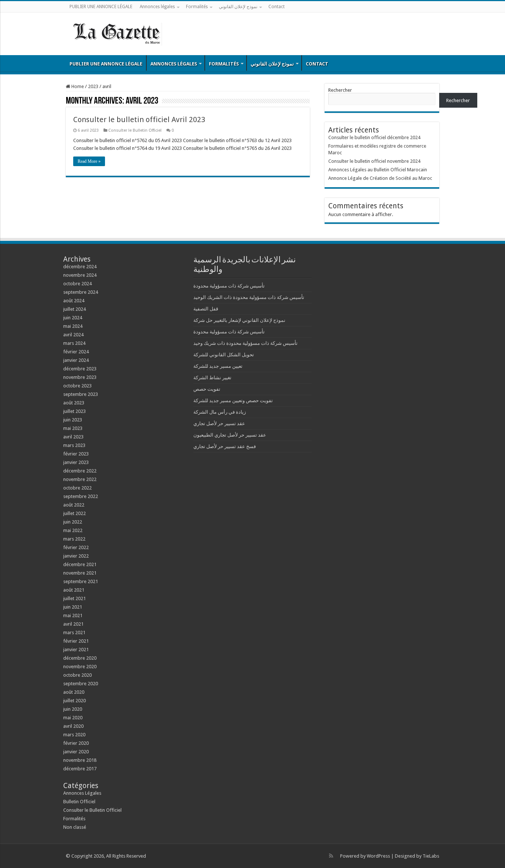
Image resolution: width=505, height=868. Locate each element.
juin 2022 (72, 522)
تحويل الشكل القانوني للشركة (223, 354)
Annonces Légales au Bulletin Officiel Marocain (377, 169)
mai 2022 (72, 530)
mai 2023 (72, 428)
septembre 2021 (80, 581)
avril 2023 (73, 437)
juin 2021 (72, 607)
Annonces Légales (82, 793)
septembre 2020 (80, 683)
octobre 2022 (77, 488)
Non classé (74, 827)
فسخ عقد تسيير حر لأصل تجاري (224, 446)
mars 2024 (74, 343)
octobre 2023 (77, 385)
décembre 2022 (79, 471)
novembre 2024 (79, 275)
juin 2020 (72, 709)
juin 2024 (72, 317)
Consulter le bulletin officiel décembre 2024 (374, 137)
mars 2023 (74, 445)
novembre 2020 (79, 666)
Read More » (89, 161)
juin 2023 (72, 420)
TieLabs (431, 856)
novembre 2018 (79, 760)
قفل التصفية (205, 309)
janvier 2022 (76, 556)
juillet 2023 (74, 411)
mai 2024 (72, 326)
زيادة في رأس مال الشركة (219, 412)
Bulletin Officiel (79, 801)
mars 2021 (74, 632)
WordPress (378, 856)
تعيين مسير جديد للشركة (218, 366)
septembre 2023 (80, 394)
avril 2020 (73, 726)
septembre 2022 (80, 496)
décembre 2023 (79, 368)
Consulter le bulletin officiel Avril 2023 (139, 119)
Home (77, 86)
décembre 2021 (79, 564)
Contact (276, 6)
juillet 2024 (74, 309)
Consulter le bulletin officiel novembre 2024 (374, 161)
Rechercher (340, 90)
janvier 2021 (76, 649)
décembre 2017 (79, 768)
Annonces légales (157, 6)
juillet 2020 (74, 700)
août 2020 (73, 692)
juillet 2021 (74, 598)
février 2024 (76, 351)
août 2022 (73, 505)
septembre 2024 (80, 292)
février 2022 (76, 547)
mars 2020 (74, 734)
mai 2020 (72, 717)
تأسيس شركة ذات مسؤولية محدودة (229, 286)
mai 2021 (72, 615)
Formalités (197, 6)
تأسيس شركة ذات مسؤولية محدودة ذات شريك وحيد (245, 343)
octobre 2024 (77, 283)
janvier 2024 (76, 360)
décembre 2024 (79, 266)
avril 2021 (73, 624)
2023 (93, 86)
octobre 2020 (77, 675)
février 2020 (76, 743)
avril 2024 (73, 334)
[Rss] (331, 855)
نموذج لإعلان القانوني (238, 6)
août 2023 (73, 403)
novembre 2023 (79, 377)
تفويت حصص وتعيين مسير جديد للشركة (233, 400)
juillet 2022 (74, 513)
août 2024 (73, 300)
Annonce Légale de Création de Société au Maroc (380, 178)
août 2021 (73, 590)
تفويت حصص (206, 389)
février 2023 (76, 454)
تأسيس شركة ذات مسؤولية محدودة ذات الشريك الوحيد (248, 297)
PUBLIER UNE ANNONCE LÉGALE (101, 6)
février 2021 (76, 641)
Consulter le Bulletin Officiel (135, 130)
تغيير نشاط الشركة (212, 377)
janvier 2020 (76, 751)
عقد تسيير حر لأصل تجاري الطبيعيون (229, 435)
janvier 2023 (76, 462)
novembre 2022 (79, 479)
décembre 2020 (79, 658)
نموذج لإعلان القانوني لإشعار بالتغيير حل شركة (239, 320)
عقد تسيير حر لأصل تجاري (219, 423)
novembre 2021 (79, 573)
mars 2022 (74, 539)
